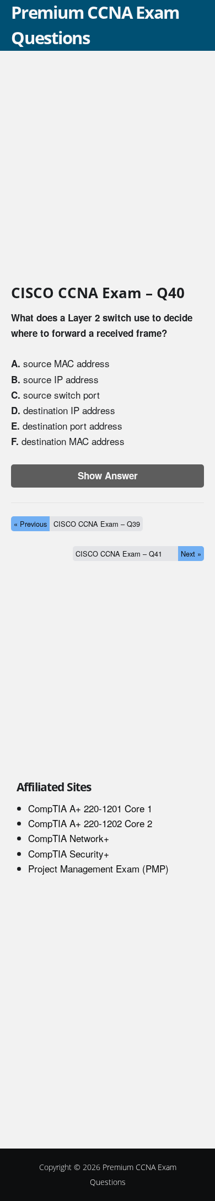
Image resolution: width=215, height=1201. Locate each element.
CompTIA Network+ (68, 838)
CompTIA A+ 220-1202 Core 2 (90, 823)
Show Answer (108, 475)
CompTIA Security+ (68, 853)
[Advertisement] (107, 169)
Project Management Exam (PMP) (98, 868)
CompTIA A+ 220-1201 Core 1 (90, 808)
